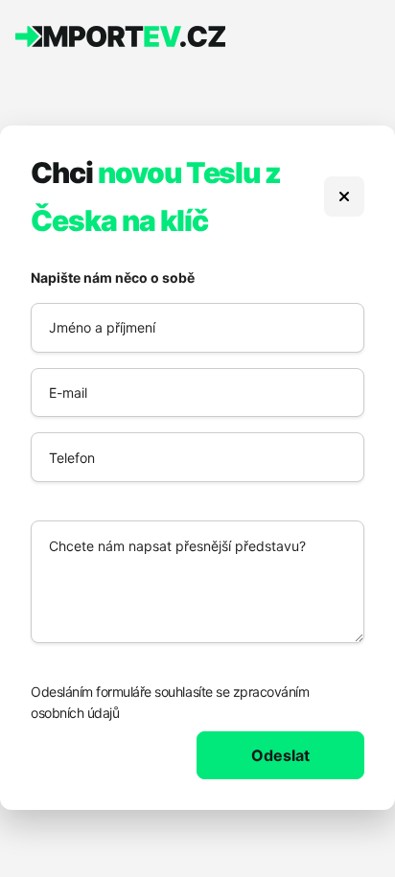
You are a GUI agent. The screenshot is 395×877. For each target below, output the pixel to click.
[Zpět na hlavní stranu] (344, 196)
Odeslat (280, 755)
